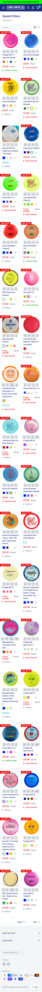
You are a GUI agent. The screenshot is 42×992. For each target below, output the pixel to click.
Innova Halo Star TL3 (31, 388)
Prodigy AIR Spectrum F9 (28, 749)
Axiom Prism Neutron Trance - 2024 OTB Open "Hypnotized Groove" (10, 539)
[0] (37, 7)
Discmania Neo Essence (8, 340)
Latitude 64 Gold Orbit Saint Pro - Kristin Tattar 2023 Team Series (9, 392)
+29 (36, 649)
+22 (36, 755)
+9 (36, 152)
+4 (15, 299)
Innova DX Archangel (31, 55)
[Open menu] (3, 8)
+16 (36, 444)
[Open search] (28, 7)
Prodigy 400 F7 (29, 841)
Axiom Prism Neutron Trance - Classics (10, 795)
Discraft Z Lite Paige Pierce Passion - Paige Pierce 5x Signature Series (10, 845)
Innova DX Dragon (9, 101)
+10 (15, 62)
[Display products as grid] (35, 27)
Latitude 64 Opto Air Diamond (31, 102)
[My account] (33, 7)
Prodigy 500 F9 (29, 440)
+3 (15, 158)
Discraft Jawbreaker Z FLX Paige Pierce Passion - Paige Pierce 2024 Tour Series (31, 592)
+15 (36, 59)
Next (35, 922)
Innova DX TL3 (28, 292)
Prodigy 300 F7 (8, 587)
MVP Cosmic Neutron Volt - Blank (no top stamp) (10, 896)
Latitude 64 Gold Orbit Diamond (29, 536)
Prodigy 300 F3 (29, 693)
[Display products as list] (39, 27)
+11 (15, 547)
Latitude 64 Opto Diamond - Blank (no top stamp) (30, 341)
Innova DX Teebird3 (9, 488)
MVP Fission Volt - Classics (9, 293)
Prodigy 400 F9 (29, 794)
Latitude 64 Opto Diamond (29, 198)
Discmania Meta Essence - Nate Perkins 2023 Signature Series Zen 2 (10, 698)
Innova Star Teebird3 (31, 148)
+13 (15, 252)
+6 (15, 105)
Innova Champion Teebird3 (8, 247)
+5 (36, 204)
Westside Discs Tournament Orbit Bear (9, 645)
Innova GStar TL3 (9, 748)
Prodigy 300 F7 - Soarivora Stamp (8, 56)
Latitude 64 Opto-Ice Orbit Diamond (10, 441)
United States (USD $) (11, 952)
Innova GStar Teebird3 (28, 894)
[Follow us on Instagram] (8, 964)
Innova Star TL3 (8, 197)
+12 (36, 602)
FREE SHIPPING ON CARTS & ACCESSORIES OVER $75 (21, 2)
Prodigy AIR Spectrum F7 (28, 643)
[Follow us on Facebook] (4, 964)
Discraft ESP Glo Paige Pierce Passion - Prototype (10, 151)
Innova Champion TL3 (29, 247)
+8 (36, 296)
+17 (15, 903)
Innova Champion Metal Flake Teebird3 (31, 489)
